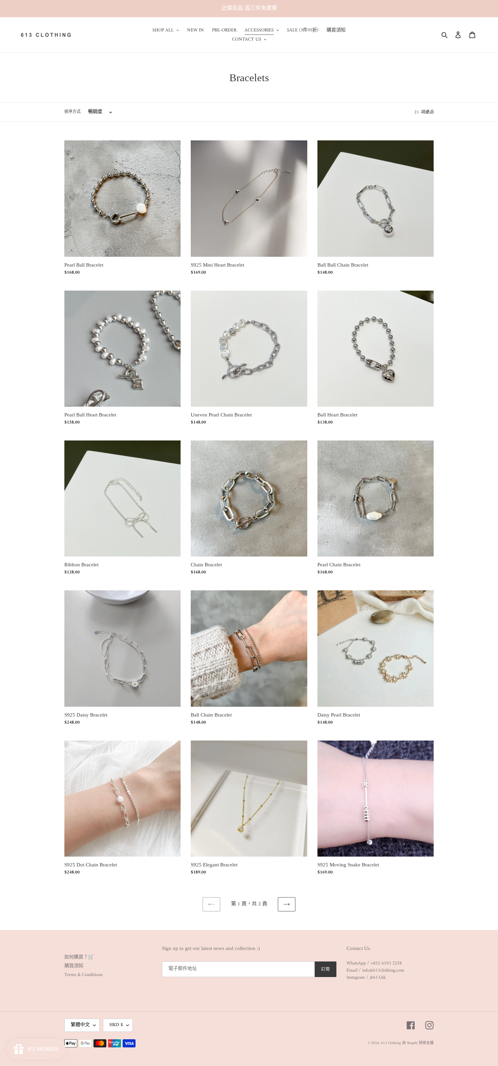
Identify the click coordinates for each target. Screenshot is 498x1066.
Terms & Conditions (83, 975)
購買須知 (73, 966)
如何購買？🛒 (79, 957)
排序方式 (72, 112)
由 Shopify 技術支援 (418, 1043)
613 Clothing (391, 1043)
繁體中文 (80, 1025)
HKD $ (116, 1025)
